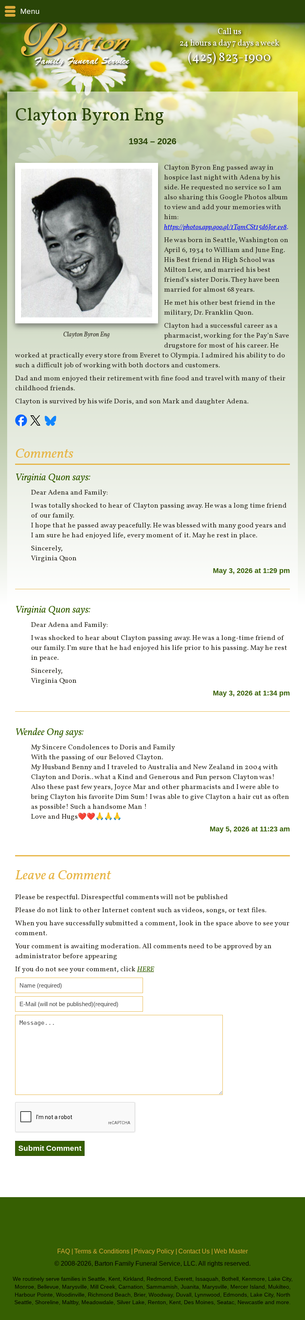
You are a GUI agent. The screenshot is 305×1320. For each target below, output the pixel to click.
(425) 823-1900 (229, 58)
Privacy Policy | (155, 1251)
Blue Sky (51, 422)
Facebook (22, 422)
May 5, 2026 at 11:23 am (250, 829)
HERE (145, 969)
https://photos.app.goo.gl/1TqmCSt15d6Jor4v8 (225, 227)
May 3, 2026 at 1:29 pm (251, 571)
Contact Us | (195, 1251)
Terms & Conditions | (103, 1251)
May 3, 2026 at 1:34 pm (251, 693)
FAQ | (65, 1251)
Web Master (231, 1251)
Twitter (36, 422)
